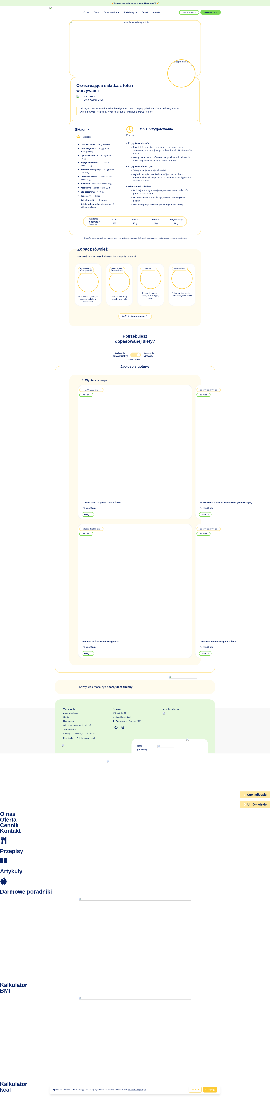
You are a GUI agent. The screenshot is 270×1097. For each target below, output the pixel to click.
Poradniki (91, 733)
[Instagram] (123, 727)
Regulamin (68, 738)
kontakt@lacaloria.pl (122, 717)
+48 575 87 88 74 (121, 713)
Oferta (66, 717)
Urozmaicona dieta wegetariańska (218, 641)
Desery (148, 269)
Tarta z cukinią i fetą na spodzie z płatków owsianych (88, 299)
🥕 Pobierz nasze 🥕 (135, 3)
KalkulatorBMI (13, 988)
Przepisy (79, 733)
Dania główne (85, 269)
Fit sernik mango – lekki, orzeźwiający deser (150, 295)
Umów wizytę (69, 709)
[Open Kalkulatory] (136, 12)
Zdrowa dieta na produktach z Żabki (101, 502)
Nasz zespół (68, 721)
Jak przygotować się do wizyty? (77, 725)
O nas (7, 814)
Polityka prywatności (86, 738)
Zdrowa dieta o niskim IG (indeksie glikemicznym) (226, 502)
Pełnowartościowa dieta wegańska (100, 641)
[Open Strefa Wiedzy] (119, 12)
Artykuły (66, 733)
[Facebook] (116, 727)
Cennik (9, 825)
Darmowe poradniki (26, 892)
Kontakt (10, 831)
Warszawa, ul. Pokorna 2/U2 (127, 721)
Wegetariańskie (86, 271)
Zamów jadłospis (70, 713)
